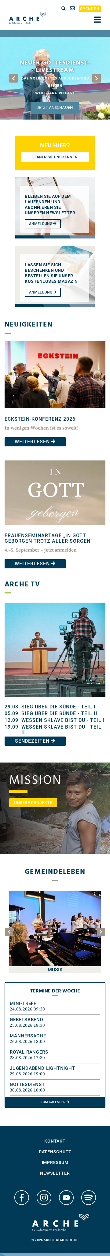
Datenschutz (55, 1151)
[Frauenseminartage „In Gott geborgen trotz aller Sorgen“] (55, 529)
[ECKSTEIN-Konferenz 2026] (55, 413)
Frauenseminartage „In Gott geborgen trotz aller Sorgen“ (49, 538)
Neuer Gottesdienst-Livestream (55, 66)
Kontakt (55, 1141)
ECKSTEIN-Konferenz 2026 (40, 419)
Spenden (90, 9)
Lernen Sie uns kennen (54, 157)
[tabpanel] (55, 78)
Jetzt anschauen (55, 108)
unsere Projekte (33, 802)
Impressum (55, 1162)
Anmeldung (41, 224)
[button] (55, 1006)
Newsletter (55, 1173)
